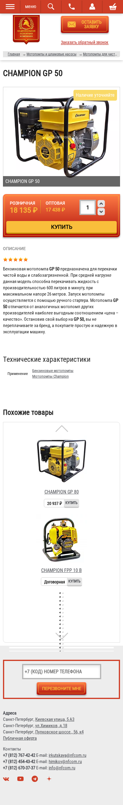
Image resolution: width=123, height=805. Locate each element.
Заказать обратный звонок (84, 42)
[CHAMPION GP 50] (61, 137)
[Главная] (26, 31)
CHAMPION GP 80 (61, 492)
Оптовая (55, 203)
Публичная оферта (20, 738)
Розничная (22, 203)
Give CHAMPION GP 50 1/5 (5, 259)
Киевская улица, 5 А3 (54, 719)
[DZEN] (50, 780)
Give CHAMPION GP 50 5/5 (25, 259)
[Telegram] (35, 780)
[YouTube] (21, 780)
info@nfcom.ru (62, 768)
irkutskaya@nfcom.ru (67, 755)
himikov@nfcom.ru (65, 761)
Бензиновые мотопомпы (52, 370)
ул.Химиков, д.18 (51, 725)
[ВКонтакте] (7, 780)
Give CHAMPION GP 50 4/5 (20, 259)
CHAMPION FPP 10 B (61, 570)
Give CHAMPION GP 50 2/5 (10, 259)
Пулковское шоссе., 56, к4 (59, 732)
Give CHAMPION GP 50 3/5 (15, 259)
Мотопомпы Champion (50, 376)
